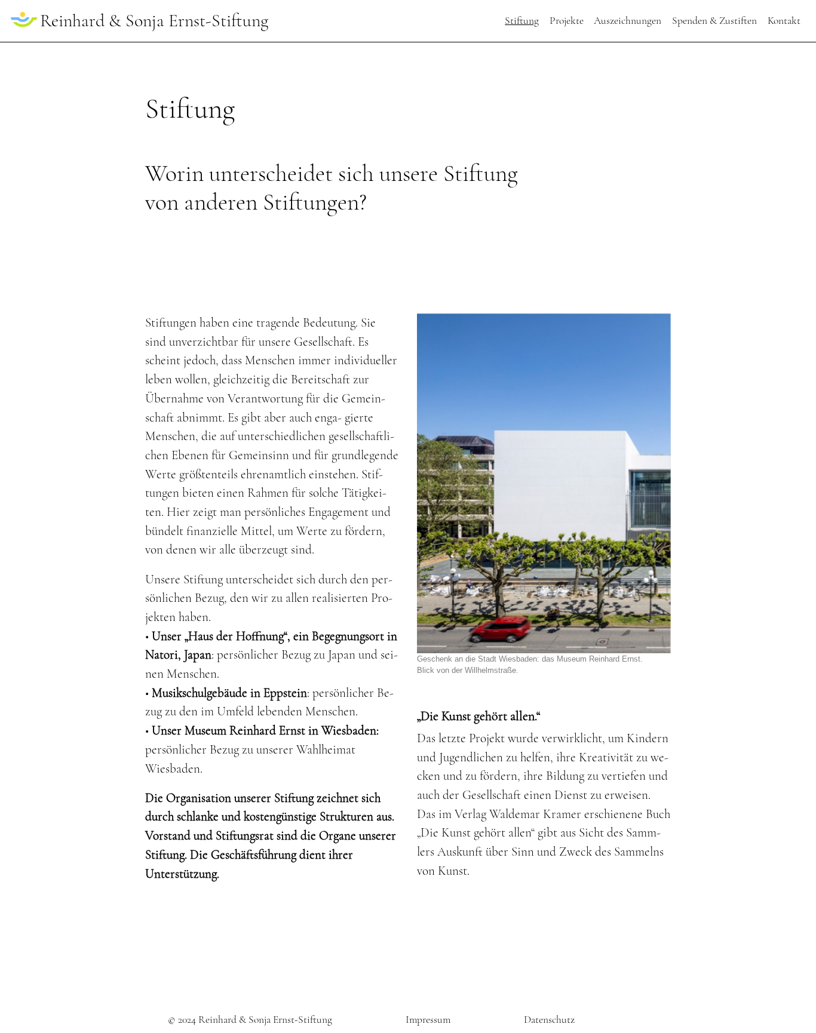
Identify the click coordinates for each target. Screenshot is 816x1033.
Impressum (428, 1019)
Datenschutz (549, 1019)
